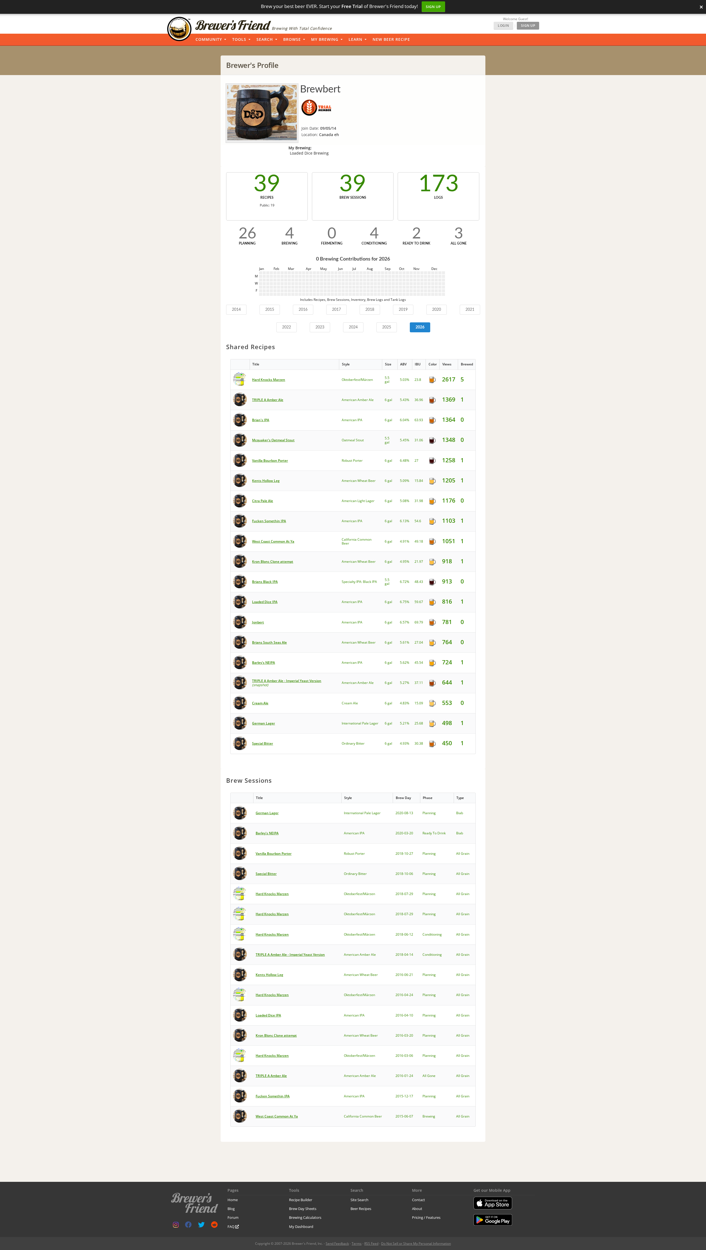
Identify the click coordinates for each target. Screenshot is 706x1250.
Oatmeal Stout (353, 440)
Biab (459, 813)
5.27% (404, 682)
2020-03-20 (404, 833)
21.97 (418, 561)
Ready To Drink (434, 833)
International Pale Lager (360, 723)
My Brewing (324, 39)
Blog (231, 1208)
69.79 (418, 622)
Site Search (359, 1199)
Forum (233, 1217)
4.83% (404, 703)
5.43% (404, 399)
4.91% (404, 541)
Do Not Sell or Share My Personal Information (416, 1243)
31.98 (418, 500)
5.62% (404, 662)
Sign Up (433, 6)
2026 (420, 327)
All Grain (462, 853)
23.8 (417, 379)
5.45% (404, 440)
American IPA (352, 420)
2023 (319, 327)
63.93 (418, 420)
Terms (357, 1243)
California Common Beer (356, 541)
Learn (355, 39)
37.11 (418, 682)
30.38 (418, 743)
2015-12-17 (404, 1096)
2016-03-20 (404, 1035)
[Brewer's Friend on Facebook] (188, 1226)
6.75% (404, 601)
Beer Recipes (361, 1208)
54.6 (417, 521)
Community (209, 39)
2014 (236, 310)
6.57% (404, 622)
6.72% (404, 581)
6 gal (388, 399)
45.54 (418, 662)
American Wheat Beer (359, 480)
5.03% (404, 379)
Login (503, 25)
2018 (369, 310)
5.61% (404, 642)
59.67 (418, 601)
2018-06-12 (404, 934)
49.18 (418, 541)
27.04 (418, 642)
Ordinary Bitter (353, 743)
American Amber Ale (358, 399)
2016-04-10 (404, 1015)
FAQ (231, 1226)
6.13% (404, 521)
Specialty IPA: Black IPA (359, 581)
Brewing (428, 1116)
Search (264, 39)
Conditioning (432, 934)
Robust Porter (352, 460)
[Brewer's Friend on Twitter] (201, 1226)
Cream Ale (350, 703)
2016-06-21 (404, 974)
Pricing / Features (426, 1217)
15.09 (418, 703)
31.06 (418, 440)
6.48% (404, 460)
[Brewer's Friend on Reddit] (214, 1226)
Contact (418, 1199)
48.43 (418, 581)
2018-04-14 (404, 954)
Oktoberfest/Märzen (357, 379)
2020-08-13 (404, 813)
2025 (386, 327)
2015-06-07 (404, 1116)
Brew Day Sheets (302, 1208)
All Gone (428, 1075)
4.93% (404, 743)
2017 (336, 310)
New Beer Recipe (391, 39)
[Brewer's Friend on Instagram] (176, 1226)
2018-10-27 (404, 853)
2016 (303, 310)
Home (233, 1199)
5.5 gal (387, 379)
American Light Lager (358, 500)
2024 (353, 327)
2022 (286, 327)
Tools (239, 39)
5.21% (404, 723)
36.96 (418, 399)
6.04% (404, 420)
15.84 (418, 480)
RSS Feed (371, 1243)
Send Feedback (337, 1243)
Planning (429, 813)
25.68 (418, 723)
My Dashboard (301, 1226)
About (417, 1208)
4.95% (404, 561)
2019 (403, 310)
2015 (269, 310)
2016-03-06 (404, 1055)
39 (266, 184)
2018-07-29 (404, 893)
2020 (436, 310)
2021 (470, 310)
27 (416, 460)
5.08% (404, 500)
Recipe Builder (300, 1199)
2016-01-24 (404, 1075)
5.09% (404, 480)
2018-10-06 (404, 873)
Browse (292, 39)
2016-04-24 (404, 994)
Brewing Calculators (305, 1217)
